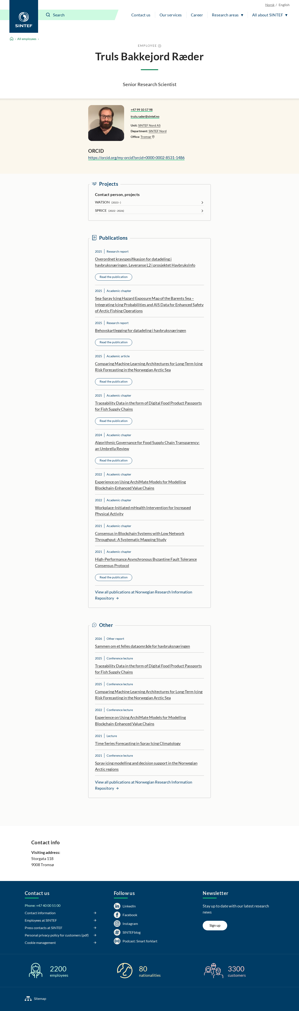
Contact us (141, 14)
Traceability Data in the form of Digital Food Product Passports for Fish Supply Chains (148, 406)
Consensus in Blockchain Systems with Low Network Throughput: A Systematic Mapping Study (139, 536)
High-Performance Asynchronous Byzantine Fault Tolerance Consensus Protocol (146, 562)
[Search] (48, 14)
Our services (171, 14)
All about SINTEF (267, 14)
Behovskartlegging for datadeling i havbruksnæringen (140, 330)
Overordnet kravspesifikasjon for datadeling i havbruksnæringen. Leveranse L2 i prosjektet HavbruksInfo (145, 262)
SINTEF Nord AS (149, 125)
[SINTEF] (23, 16)
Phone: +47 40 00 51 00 (42, 905)
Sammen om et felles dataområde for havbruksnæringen (142, 646)
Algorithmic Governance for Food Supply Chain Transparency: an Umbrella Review (147, 445)
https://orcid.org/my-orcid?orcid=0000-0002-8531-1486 (136, 157)
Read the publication (114, 277)
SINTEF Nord (158, 131)
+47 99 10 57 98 (142, 109)
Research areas (225, 14)
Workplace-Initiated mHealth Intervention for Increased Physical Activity (143, 510)
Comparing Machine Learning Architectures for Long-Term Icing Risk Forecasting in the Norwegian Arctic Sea (148, 366)
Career (197, 14)
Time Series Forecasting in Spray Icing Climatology (138, 743)
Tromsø (146, 137)
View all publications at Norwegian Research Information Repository (143, 595)
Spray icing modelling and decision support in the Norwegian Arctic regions (146, 766)
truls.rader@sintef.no (145, 116)
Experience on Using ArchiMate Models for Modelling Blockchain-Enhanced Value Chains (140, 484)
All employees (26, 39)
